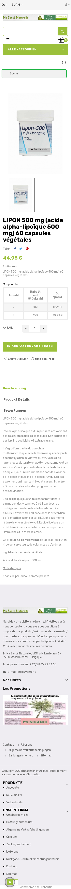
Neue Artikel (14, 795)
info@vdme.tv (27, 672)
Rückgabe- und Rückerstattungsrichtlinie (32, 859)
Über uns (26, 744)
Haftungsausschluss (19, 822)
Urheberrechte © (17, 815)
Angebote (12, 787)
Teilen (15, 249)
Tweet (20, 249)
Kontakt (11, 866)
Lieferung (12, 851)
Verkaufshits (14, 802)
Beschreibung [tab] (14, 388)
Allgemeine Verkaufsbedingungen (29, 750)
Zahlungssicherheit (20, 755)
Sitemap (45, 755)
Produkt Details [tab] (17, 399)
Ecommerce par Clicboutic (35, 887)
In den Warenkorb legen (30, 346)
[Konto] (67, 4)
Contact (8, 744)
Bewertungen (15, 410)
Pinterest (27, 249)
